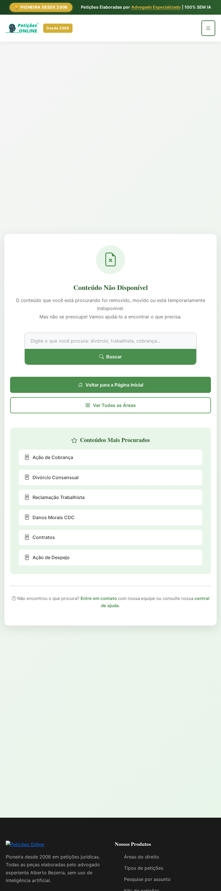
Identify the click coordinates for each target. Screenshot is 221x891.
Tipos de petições (143, 868)
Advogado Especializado (156, 7)
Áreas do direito (141, 857)
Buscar (114, 357)
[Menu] (208, 28)
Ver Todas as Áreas (114, 405)
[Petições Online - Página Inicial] (25, 846)
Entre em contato (99, 598)
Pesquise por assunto (147, 879)
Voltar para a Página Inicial (114, 385)
